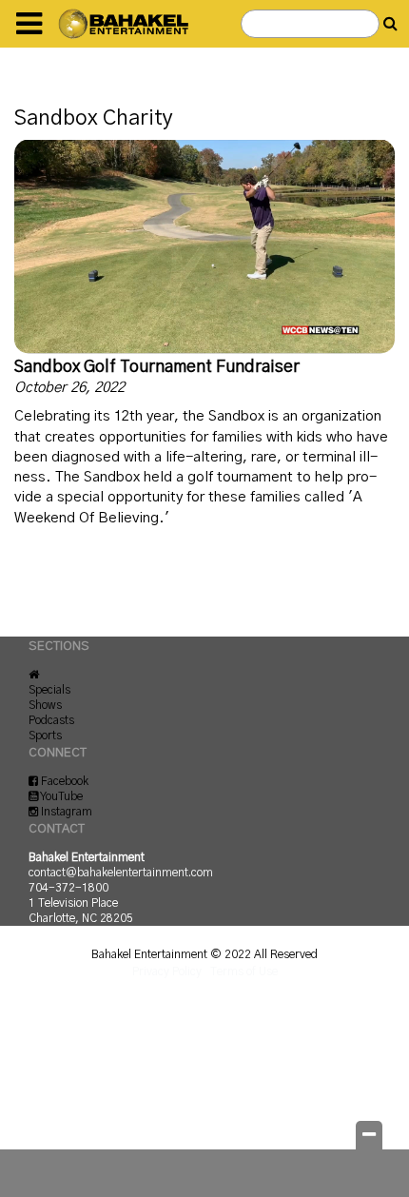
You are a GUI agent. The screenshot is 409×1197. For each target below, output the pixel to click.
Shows (45, 705)
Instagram (65, 811)
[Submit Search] (390, 24)
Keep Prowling (87, 1057)
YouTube (60, 796)
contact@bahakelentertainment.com (121, 872)
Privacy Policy (167, 971)
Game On (69, 1010)
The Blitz (69, 1103)
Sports (45, 735)
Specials (49, 690)
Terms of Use (244, 971)
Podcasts (51, 720)
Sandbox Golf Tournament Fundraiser (157, 367)
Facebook (63, 781)
